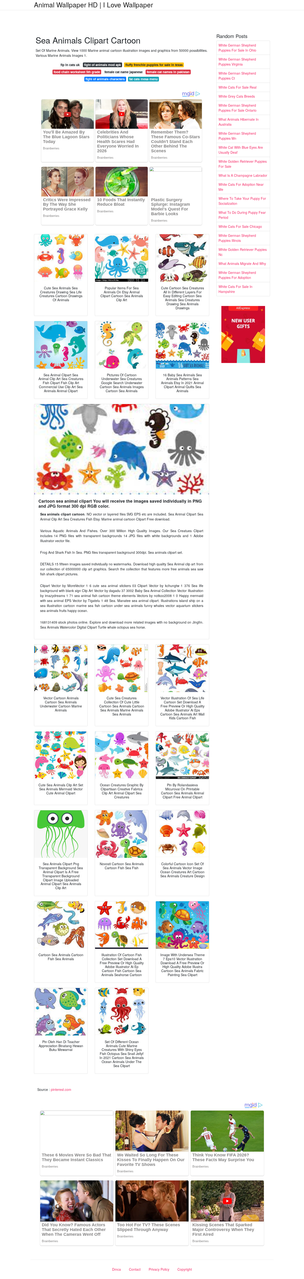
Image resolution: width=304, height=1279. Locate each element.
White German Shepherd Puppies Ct (237, 76)
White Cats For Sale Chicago (240, 226)
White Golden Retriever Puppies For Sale (242, 164)
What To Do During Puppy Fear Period (242, 215)
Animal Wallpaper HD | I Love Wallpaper (93, 4)
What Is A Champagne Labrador (242, 175)
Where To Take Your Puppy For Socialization (242, 201)
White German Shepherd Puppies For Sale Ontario (237, 108)
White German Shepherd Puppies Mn (237, 136)
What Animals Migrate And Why (242, 263)
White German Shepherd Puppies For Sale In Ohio (237, 47)
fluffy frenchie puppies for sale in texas (154, 64)
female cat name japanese (123, 72)
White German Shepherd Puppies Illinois (237, 238)
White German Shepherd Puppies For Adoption (237, 275)
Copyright (184, 1269)
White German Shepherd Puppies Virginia (237, 62)
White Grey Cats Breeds (236, 96)
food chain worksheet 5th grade (77, 72)
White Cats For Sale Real (237, 87)
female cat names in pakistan (168, 72)
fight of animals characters (105, 79)
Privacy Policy (159, 1269)
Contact (135, 1269)
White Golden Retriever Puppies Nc (242, 252)
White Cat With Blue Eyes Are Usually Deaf (240, 150)
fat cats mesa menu (143, 79)
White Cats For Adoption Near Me (241, 187)
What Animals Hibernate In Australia (238, 122)
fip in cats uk (70, 64)
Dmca (116, 1269)
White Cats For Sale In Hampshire (235, 289)
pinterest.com (61, 1089)
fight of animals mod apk (102, 64)
